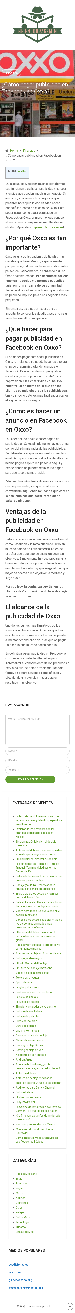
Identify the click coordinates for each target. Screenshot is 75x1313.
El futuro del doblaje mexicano (34, 968)
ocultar (22, 171)
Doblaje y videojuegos (29, 958)
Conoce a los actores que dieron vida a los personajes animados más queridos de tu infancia (39, 923)
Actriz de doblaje (26, 1073)
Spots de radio (24, 982)
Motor (19, 1193)
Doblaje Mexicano (26, 1173)
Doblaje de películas (28, 1016)
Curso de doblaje (26, 1025)
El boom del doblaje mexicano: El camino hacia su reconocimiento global (35, 936)
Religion (20, 1212)
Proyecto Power (25, 1102)
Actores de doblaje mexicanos (34, 1078)
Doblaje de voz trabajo (29, 1011)
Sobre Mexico (24, 1217)
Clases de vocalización (29, 1040)
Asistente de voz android (31, 1054)
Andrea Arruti (24, 1059)
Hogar (19, 1188)
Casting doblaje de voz (29, 1050)
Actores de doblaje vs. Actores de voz (38, 953)
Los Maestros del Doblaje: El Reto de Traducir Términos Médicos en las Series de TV (37, 867)
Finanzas (11, 72)
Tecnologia (22, 1222)
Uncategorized (25, 1231)
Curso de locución (26, 1021)
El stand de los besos (28, 1097)
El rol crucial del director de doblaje (36, 858)
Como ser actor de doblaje (32, 1035)
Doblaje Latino (24, 1092)
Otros (19, 1207)
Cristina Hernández (27, 1030)
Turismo (21, 1226)
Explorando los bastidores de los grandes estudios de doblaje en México (35, 832)
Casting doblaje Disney (29, 1045)
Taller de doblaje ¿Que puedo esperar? (39, 1082)
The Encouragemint (38, 1306)
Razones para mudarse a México (36, 1124)
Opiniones (22, 1202)
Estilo (19, 1178)
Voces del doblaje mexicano (32, 972)
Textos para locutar (27, 977)
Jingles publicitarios (28, 987)
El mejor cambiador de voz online (36, 1006)
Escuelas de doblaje (28, 1001)
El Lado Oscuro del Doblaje (32, 963)
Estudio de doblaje (27, 996)
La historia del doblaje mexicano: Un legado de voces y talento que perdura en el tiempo (39, 820)
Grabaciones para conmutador (34, 992)
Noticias (20, 1198)
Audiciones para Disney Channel (35, 1087)
